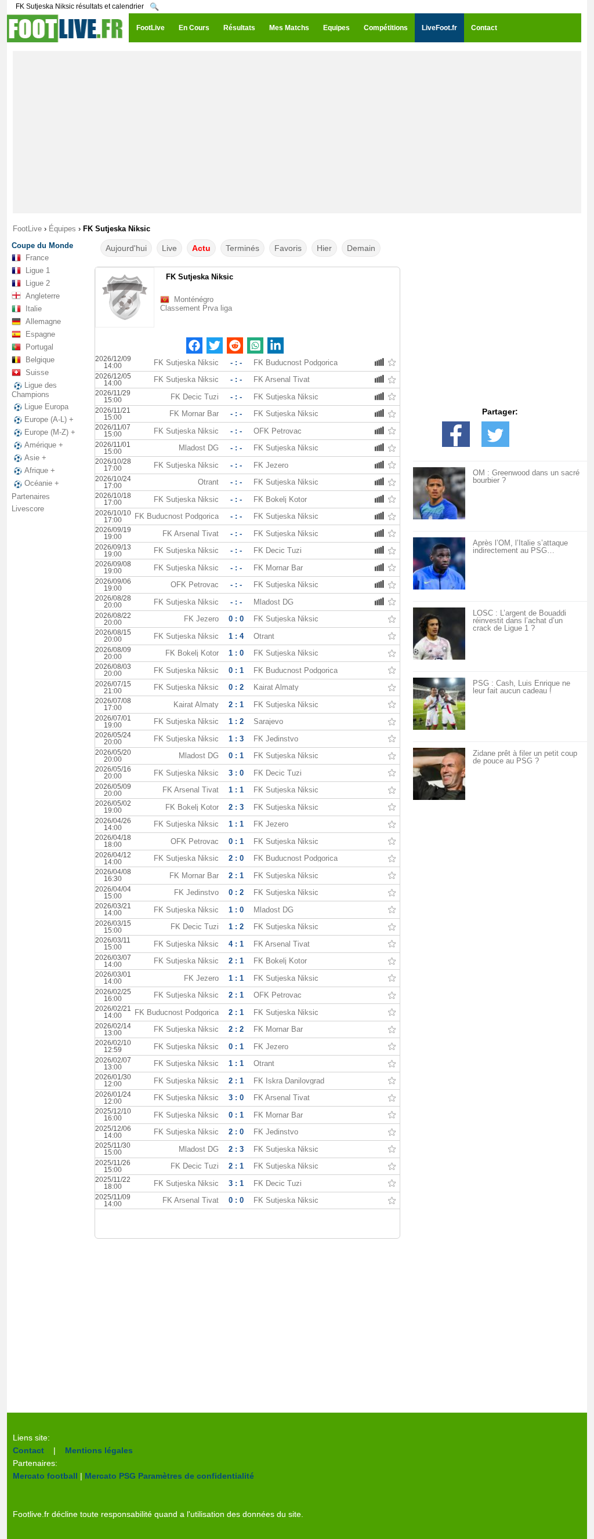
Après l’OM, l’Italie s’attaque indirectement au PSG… (520, 547)
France (37, 257)
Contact (28, 1450)
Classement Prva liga (196, 308)
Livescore (28, 508)
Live (169, 248)
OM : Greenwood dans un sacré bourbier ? (526, 476)
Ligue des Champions (34, 390)
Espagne (40, 334)
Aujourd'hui (126, 248)
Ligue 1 (38, 270)
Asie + (35, 457)
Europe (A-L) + (49, 419)
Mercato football (45, 1475)
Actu (201, 248)
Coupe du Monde (42, 245)
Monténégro (193, 299)
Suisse (37, 372)
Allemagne (43, 321)
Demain (361, 248)
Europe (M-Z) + (49, 432)
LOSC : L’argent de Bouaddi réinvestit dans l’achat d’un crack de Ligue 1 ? (519, 620)
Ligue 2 (38, 283)
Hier (324, 248)
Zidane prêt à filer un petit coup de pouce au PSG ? (525, 757)
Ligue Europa (46, 406)
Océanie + (41, 483)
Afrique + (39, 470)
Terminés (242, 248)
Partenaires (31, 496)
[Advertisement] (297, 132)
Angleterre (43, 296)
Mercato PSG (110, 1475)
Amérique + (43, 445)
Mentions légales (99, 1450)
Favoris (288, 248)
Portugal (39, 347)
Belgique (40, 359)
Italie (34, 308)
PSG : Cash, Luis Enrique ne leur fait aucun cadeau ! (521, 687)
